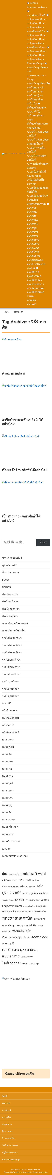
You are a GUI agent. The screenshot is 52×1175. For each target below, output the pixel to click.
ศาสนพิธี (31, 304)
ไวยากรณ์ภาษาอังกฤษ (30, 963)
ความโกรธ (21, 887)
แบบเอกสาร (10, 956)
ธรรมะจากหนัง (32, 900)
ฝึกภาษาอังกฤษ (35, 63)
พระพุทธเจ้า (9, 911)
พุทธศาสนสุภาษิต (36, 203)
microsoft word (34, 873)
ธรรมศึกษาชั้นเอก (36, 47)
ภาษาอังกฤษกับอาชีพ (38, 83)
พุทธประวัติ (40, 911)
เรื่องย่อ (26, 937)
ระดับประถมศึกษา (36, 19)
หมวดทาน (32, 236)
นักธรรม (45, 900)
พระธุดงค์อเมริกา (29, 906)
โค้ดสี (4, 1096)
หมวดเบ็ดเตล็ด (35, 260)
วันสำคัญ (20, 925)
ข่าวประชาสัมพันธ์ (12, 558)
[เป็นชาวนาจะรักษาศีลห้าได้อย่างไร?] (26, 497)
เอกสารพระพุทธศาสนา (19, 949)
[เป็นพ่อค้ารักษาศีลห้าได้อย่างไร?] (26, 451)
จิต (24, 893)
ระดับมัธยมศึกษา (36, 23)
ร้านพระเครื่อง (8, 1138)
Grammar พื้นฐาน (15, 874)
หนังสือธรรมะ (34, 280)
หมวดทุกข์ (32, 224)
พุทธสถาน (39, 919)
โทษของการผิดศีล (27, 957)
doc (4, 873)
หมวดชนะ (32, 220)
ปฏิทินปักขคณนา (10, 1152)
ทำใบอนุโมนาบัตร (37, 107)
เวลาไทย (6, 1103)
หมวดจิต (31, 208)
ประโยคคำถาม (35, 91)
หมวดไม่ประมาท (36, 264)
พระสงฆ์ (20, 911)
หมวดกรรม (33, 244)
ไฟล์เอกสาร (10, 963)
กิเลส (37, 880)
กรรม (21, 879)
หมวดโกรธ (33, 252)
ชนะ (27, 893)
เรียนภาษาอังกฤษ (11, 937)
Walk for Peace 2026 (9, 880)
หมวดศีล (31, 215)
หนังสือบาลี (33, 272)
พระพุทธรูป (41, 906)
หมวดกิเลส (33, 248)
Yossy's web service (40, 1172)
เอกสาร (31, 268)
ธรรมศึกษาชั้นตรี (36, 15)
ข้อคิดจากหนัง (8, 886)
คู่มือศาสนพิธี (34, 276)
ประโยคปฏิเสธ (35, 95)
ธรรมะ (30, 296)
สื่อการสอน (7, 1131)
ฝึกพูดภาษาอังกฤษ (12, 906)
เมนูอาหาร (7, 1124)
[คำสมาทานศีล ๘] (26, 354)
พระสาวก (29, 911)
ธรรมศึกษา (42, 893)
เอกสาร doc (39, 937)
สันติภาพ (40, 925)
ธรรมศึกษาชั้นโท (36, 31)
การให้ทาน (30, 880)
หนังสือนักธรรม (35, 288)
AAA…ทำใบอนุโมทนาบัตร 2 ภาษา (36, 115)
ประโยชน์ (6, 1110)
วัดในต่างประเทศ (10, 1145)
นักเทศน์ (31, 300)
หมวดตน (32, 211)
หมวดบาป (32, 231)
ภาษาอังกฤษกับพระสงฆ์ (15, 623)
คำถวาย (31, 886)
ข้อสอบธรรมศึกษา (37, 7)
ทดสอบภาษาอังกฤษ (11, 1159)
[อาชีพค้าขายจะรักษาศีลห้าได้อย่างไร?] (26, 401)
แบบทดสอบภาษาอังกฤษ (15, 856)
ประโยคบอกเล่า (35, 87)
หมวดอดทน (33, 256)
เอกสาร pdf (8, 943)
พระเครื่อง (6, 1117)
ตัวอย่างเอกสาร (35, 284)
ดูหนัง (33, 893)
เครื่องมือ (32, 103)
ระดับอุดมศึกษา (35, 27)
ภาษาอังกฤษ (9, 925)
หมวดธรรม (33, 240)
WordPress (17, 1172)
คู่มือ (40, 886)
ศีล (34, 925)
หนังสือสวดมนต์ (35, 292)
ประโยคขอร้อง (35, 99)
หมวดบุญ (32, 228)
